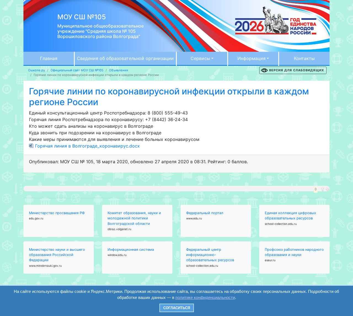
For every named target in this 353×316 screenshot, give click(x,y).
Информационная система (131, 249)
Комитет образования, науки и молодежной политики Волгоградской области (134, 218)
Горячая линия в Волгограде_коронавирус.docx (87, 146)
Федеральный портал (204, 213)
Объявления (118, 70)
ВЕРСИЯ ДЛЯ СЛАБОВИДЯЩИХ (296, 70)
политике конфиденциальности (205, 297)
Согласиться (176, 308)
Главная (48, 58)
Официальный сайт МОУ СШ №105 (76, 70)
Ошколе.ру (36, 70)
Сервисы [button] (200, 58)
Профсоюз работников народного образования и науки (294, 252)
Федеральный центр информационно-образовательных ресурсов (210, 254)
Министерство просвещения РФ (57, 213)
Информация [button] (251, 58)
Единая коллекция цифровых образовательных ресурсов (290, 215)
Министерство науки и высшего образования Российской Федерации (57, 254)
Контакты (304, 58)
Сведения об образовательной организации (125, 58)
